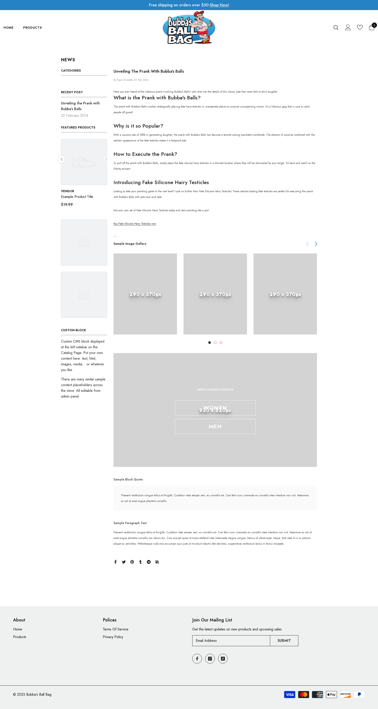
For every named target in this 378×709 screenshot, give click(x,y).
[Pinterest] (132, 561)
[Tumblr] (140, 561)
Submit (284, 640)
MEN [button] (215, 426)
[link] (145, 293)
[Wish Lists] (360, 27)
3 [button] (221, 342)
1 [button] (209, 342)
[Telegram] (149, 561)
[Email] (157, 561)
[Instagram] (210, 658)
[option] (84, 174)
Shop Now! (219, 5)
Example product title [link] (77, 196)
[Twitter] (124, 561)
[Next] (316, 244)
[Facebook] (115, 561)
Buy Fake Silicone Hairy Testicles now (135, 224)
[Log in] (348, 27)
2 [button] (215, 342)
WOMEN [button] (215, 408)
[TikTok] (223, 658)
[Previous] (61, 159)
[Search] (336, 27)
